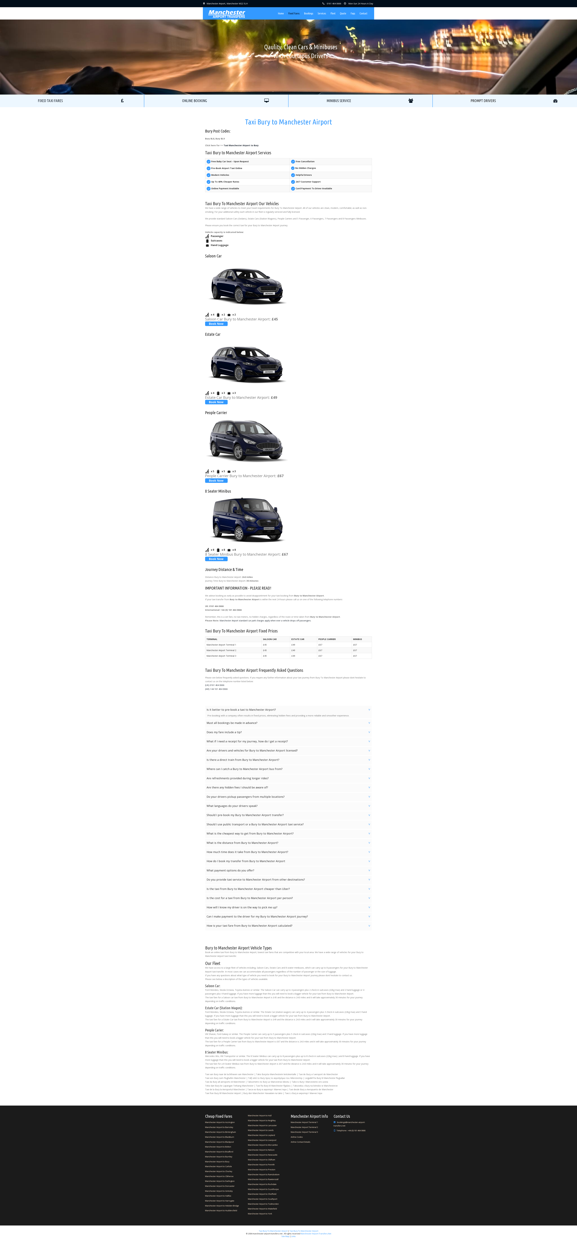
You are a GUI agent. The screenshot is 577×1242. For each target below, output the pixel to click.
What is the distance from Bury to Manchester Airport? (289, 843)
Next (345, 47)
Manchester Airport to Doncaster (220, 1186)
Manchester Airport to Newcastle (262, 1155)
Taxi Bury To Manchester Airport (273, 1231)
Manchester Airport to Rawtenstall (263, 1179)
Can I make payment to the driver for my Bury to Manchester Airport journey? (289, 916)
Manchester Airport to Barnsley (219, 1127)
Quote (343, 13)
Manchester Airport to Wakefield (262, 1208)
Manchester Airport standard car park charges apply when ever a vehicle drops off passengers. (265, 620)
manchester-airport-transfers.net (316, 1233)
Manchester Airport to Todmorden (263, 1204)
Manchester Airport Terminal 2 (304, 1127)
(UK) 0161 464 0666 (214, 685)
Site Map (285, 1236)
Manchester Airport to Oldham (261, 1159)
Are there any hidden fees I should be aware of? (289, 787)
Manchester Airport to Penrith (261, 1164)
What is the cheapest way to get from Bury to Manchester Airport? (289, 833)
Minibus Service (339, 101)
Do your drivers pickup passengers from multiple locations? (289, 796)
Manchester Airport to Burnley (218, 1156)
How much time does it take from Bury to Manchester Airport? (289, 852)
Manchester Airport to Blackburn (219, 1137)
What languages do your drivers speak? (289, 806)
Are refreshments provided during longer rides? (289, 778)
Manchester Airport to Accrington (220, 1122)
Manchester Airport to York (260, 1213)
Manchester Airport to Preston (261, 1169)
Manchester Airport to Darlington (220, 1181)
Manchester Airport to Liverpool (262, 1140)
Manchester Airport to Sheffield (262, 1194)
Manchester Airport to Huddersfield (221, 1210)
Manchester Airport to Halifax (218, 1196)
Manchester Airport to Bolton (218, 1146)
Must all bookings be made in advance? (289, 723)
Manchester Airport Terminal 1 (304, 1122)
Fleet (333, 13)
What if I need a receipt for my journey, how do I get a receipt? (289, 741)
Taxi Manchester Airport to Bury (241, 145)
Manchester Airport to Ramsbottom (263, 1174)
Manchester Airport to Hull (260, 1115)
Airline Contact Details (300, 1142)
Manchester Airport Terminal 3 (304, 1132)
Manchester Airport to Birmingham (220, 1132)
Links (293, 1236)
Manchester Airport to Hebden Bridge (222, 1205)
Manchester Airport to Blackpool (219, 1142)
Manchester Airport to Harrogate (219, 1201)
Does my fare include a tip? (289, 732)
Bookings (308, 13)
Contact (363, 13)
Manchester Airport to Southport (262, 1199)
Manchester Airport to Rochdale (262, 1184)
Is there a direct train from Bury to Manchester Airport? (289, 760)
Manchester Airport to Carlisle (218, 1166)
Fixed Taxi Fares (50, 101)
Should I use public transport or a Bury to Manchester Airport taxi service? (289, 824)
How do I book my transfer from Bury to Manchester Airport (289, 861)
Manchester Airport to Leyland (261, 1135)
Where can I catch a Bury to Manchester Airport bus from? (289, 769)
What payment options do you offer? (289, 870)
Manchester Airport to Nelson (261, 1150)
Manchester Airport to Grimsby (219, 1191)
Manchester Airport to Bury (217, 1161)
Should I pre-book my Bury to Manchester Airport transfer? (289, 815)
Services (322, 13)
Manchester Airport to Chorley (218, 1171)
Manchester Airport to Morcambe (263, 1145)
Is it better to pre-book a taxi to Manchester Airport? (289, 709)
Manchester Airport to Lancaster (262, 1125)
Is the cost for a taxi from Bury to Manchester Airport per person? (289, 898)
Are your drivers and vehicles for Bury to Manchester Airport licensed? (289, 750)
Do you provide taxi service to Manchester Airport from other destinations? (289, 879)
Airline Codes (297, 1137)
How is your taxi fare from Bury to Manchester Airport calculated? (289, 925)
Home (281, 13)
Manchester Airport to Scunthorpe (263, 1189)
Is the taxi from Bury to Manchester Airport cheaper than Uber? (289, 889)
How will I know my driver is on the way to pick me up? (289, 907)
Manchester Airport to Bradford (219, 1151)
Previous (231, 47)
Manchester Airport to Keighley (262, 1120)
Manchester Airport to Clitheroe (219, 1176)
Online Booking (194, 101)
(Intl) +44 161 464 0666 (216, 689)
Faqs (353, 13)
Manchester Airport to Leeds (261, 1130)
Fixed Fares (294, 13)
